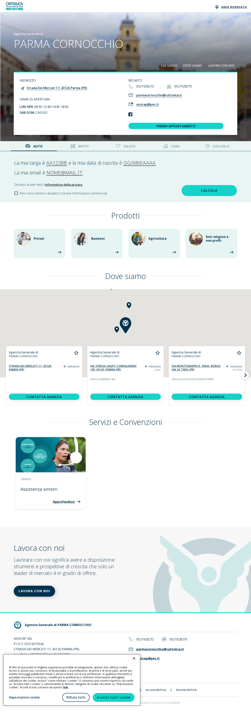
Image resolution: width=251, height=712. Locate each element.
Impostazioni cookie (24, 697)
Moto (83, 146)
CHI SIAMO (169, 65)
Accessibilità (156, 690)
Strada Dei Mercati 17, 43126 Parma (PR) (57, 88)
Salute (129, 146)
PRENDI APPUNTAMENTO (176, 126)
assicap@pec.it (147, 104)
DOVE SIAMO (192, 65)
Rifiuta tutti (75, 697)
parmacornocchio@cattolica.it (159, 95)
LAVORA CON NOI (221, 65)
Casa (175, 146)
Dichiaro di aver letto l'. (48, 185)
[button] (129, 305)
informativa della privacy (64, 185)
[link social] (130, 114)
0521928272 (145, 86)
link (65, 687)
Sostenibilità (186, 690)
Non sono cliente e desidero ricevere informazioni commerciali (63, 193)
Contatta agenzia (44, 397)
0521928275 (183, 86)
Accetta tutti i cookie (113, 697)
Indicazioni (73, 366)
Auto (38, 146)
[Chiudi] (134, 658)
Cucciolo (221, 146)
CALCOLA (209, 190)
